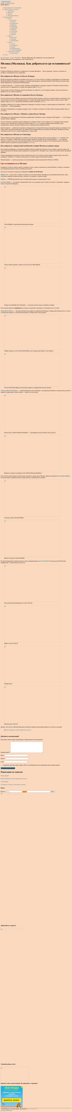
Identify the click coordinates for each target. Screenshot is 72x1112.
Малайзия (14, 28)
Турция (13, 34)
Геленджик (14, 45)
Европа (10, 36)
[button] (5, 5)
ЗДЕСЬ (43, 101)
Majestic (3, 179)
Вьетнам (10, 12)
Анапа (13, 44)
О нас (6, 54)
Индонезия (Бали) (13, 15)
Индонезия (14, 23)
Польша (13, 39)
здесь (57, 138)
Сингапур (14, 31)
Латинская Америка (14, 51)
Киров (13, 47)
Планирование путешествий (12, 8)
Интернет (39, 87)
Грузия (10, 14)
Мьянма (13, 29)
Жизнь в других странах (11, 9)
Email (3, 758)
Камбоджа (14, 26)
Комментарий (5, 752)
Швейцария (14, 40)
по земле (31, 142)
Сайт (2, 761)
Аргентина (11, 11)
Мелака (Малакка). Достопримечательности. (18, 730)
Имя (2, 755)
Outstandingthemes (32, 1109)
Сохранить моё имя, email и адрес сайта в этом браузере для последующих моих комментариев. (31, 765)
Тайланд (13, 33)
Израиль (13, 25)
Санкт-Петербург (16, 50)
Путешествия (8, 17)
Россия (10, 42)
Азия (9, 18)
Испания (14, 37)
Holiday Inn (4, 174)
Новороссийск (15, 48)
